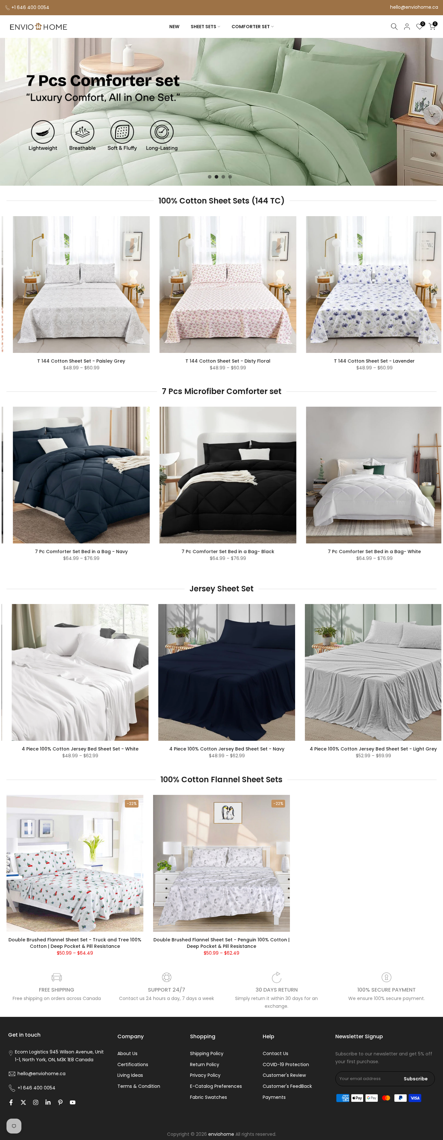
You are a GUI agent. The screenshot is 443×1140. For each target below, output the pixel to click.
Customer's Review (284, 1075)
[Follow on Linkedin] (48, 1102)
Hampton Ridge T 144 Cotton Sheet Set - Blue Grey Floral (315, 361)
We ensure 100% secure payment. (386, 998)
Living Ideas (130, 1075)
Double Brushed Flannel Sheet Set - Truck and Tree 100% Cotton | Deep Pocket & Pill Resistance (74, 942)
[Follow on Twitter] (23, 1102)
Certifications (132, 1064)
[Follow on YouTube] (73, 1102)
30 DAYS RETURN (277, 990)
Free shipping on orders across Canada (57, 998)
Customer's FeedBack (287, 1086)
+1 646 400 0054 (30, 7)
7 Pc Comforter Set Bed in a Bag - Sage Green (122, 551)
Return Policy (204, 1064)
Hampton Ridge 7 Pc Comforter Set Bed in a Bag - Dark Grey (269, 561)
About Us (127, 1053)
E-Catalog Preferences (216, 1086)
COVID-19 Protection (286, 1064)
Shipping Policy (206, 1053)
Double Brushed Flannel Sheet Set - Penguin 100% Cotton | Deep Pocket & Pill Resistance (221, 942)
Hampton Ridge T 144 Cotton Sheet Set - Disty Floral (169, 361)
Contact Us (275, 1053)
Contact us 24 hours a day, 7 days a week (166, 998)
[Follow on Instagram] (36, 1102)
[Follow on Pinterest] (60, 1102)
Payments (274, 1097)
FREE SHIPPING (56, 990)
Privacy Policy (205, 1075)
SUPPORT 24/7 (166, 990)
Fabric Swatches (208, 1097)
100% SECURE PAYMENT (386, 990)
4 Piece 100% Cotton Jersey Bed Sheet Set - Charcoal (247, 749)
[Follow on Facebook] (11, 1102)
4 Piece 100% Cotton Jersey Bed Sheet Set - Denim (100, 749)
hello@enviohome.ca (414, 7)
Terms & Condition (138, 1086)
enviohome (221, 1134)
